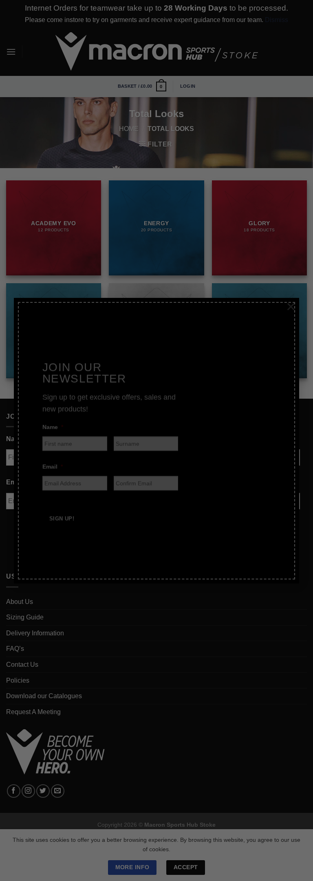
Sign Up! (61, 511)
